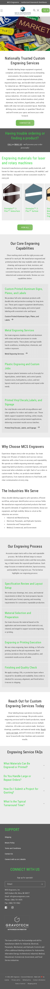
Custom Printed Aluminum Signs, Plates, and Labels (22, 318)
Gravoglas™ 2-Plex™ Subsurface (12, 209)
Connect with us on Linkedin (15, 859)
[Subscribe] (42, 884)
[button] (36, 10)
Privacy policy (16, 980)
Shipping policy (32, 983)
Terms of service (20, 983)
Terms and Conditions (13, 848)
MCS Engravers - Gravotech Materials (22, 977)
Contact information (39, 980)
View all (25, 227)
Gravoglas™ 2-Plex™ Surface (32, 209)
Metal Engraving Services (14, 354)
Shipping (8, 837)
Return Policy (10, 843)
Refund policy (27, 980)
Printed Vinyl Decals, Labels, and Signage (20, 428)
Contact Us (25, 123)
